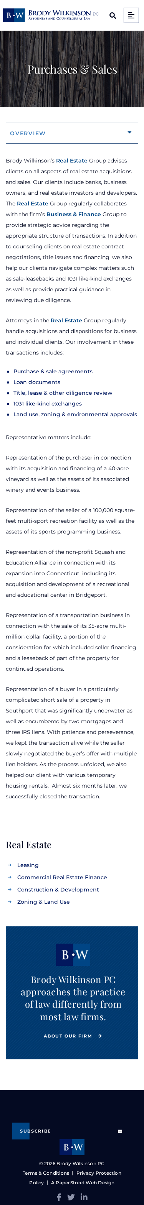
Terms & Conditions (46, 1173)
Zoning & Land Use (43, 901)
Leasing (28, 865)
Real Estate (72, 160)
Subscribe (35, 1131)
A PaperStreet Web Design (83, 1182)
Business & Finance (73, 214)
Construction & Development (58, 889)
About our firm (69, 1036)
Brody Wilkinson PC (80, 1163)
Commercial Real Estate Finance (62, 877)
